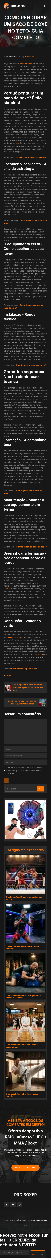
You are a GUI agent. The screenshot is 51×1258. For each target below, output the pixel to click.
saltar (6, 589)
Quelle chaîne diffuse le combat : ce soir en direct (25, 898)
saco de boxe (26, 63)
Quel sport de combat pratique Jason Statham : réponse (23, 996)
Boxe (9, 675)
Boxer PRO (18, 6)
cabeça (39, 654)
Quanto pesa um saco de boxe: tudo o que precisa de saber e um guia (28, 687)
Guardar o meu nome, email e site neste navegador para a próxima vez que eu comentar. (24, 770)
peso (18, 143)
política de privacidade (37, 1220)
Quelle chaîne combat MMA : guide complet (22, 947)
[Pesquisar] (40, 788)
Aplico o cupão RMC (25, 1168)
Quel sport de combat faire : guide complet (22, 1095)
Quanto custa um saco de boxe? (31, 547)
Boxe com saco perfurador (24, 669)
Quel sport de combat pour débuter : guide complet (23, 1046)
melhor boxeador (15, 637)
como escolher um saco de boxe (31, 157)
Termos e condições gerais (15, 1220)
